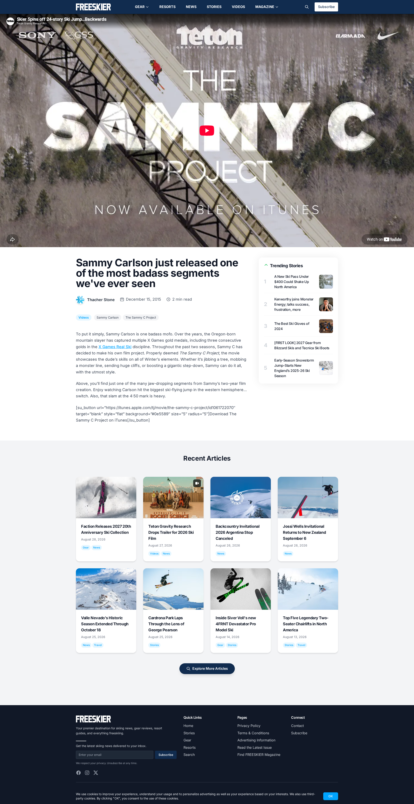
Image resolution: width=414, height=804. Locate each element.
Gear (140, 7)
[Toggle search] (307, 7)
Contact (297, 725)
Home (188, 725)
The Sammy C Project (140, 317)
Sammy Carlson (108, 317)
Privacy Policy (248, 725)
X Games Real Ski (115, 346)
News (191, 7)
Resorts (167, 7)
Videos (238, 7)
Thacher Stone (101, 299)
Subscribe (326, 7)
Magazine (264, 7)
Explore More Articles (210, 668)
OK (330, 796)
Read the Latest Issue (254, 747)
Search (189, 754)
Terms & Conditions (253, 733)
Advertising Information (256, 740)
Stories (214, 7)
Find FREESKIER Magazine (258, 754)
